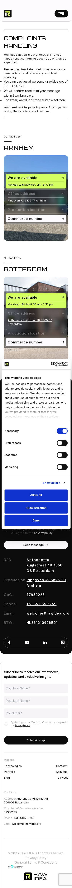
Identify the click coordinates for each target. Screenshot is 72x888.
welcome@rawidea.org (48, 81)
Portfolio (9, 772)
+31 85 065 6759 (41, 604)
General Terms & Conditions (36, 862)
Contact (61, 766)
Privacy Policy (36, 858)
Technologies (13, 766)
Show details (51, 482)
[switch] (62, 443)
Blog (7, 777)
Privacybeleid (22, 725)
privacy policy (43, 533)
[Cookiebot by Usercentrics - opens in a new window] (51, 364)
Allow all (36, 495)
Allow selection (36, 507)
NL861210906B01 (42, 622)
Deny (35, 520)
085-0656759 (14, 86)
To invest (62, 777)
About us (61, 772)
